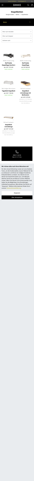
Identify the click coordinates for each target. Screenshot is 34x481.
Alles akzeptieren (17, 197)
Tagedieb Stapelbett (8, 91)
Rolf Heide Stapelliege (25, 64)
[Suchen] (28, 5)
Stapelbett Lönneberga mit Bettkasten (25, 93)
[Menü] (2, 5)
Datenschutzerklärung (14, 188)
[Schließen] (32, 1)
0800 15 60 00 (17, 155)
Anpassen (17, 193)
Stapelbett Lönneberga (9, 126)
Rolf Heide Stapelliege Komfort (8, 64)
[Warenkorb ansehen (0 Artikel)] (32, 5)
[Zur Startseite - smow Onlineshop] (17, 5)
